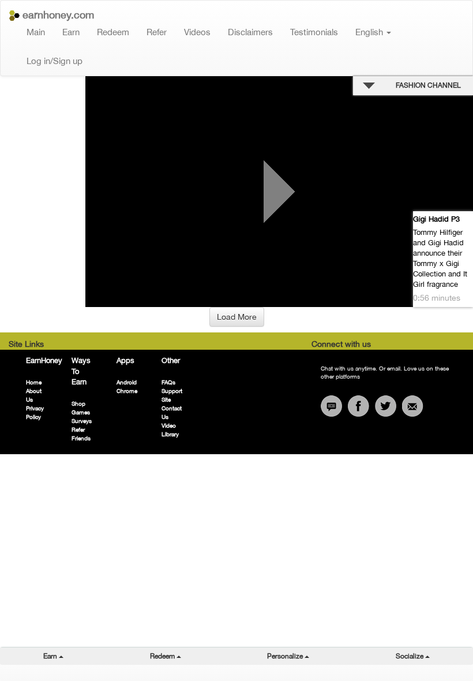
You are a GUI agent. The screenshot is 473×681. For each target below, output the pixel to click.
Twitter (385, 406)
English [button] (370, 32)
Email (412, 406)
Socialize (434, 656)
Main (36, 32)
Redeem (113, 32)
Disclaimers (250, 32)
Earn (71, 32)
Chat (331, 406)
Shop (78, 403)
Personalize (309, 656)
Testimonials (314, 32)
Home (34, 382)
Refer (157, 32)
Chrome (127, 390)
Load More (237, 316)
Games (81, 412)
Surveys (82, 420)
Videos (197, 32)
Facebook (358, 406)
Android (127, 382)
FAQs (168, 382)
